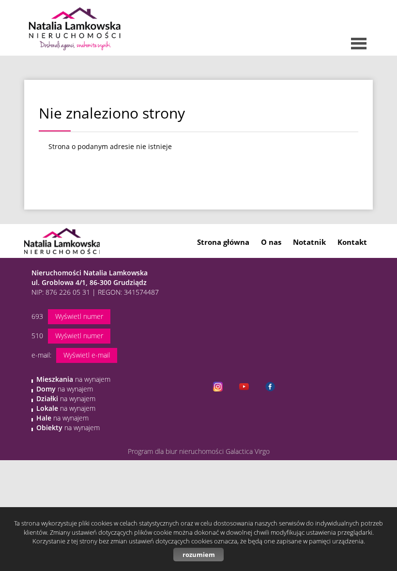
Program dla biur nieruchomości (177, 451)
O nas (271, 242)
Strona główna (223, 242)
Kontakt (352, 242)
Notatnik (309, 242)
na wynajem (73, 379)
